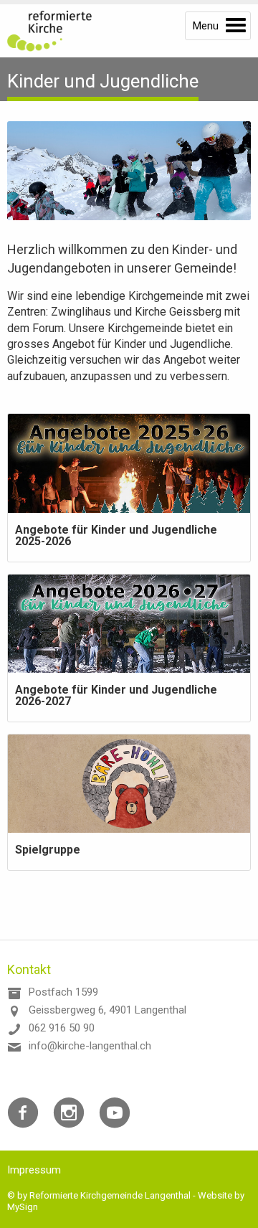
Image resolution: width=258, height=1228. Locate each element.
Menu (206, 25)
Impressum (34, 1169)
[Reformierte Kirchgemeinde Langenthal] (57, 31)
